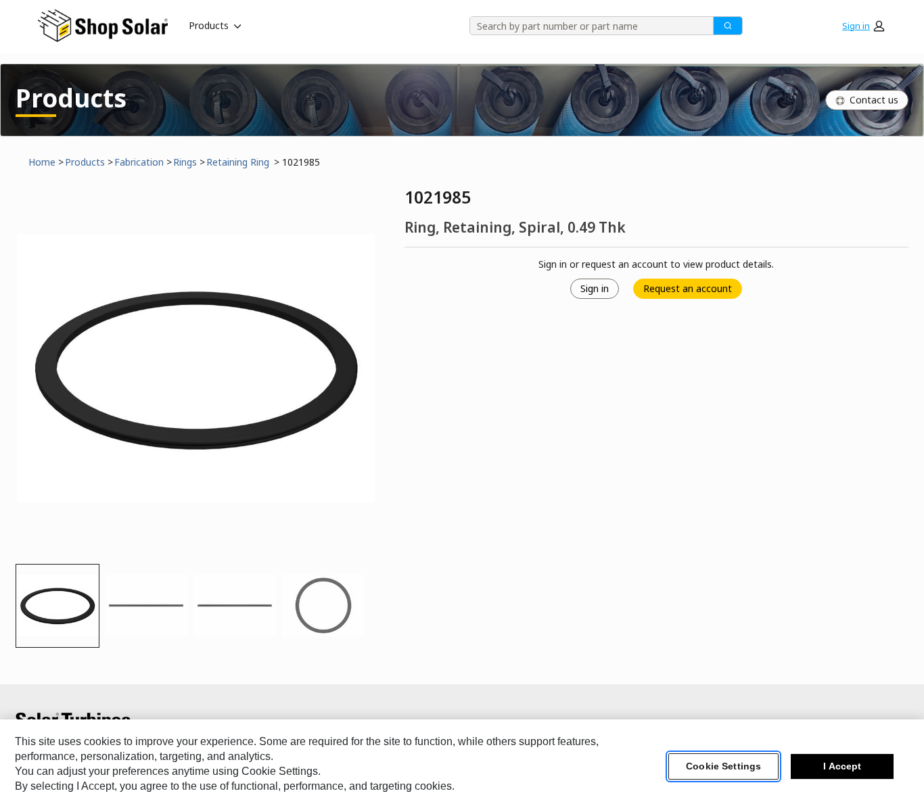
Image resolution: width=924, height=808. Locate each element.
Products (209, 25)
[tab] (57, 606)
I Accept (842, 766)
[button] (863, 26)
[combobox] (586, 25)
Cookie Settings (723, 766)
